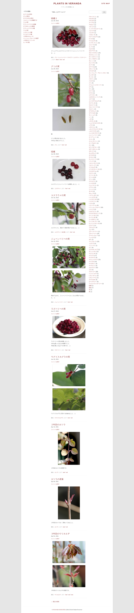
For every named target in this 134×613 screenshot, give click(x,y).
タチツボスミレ (93, 149)
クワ (90, 87)
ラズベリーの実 (58, 309)
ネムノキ (91, 193)
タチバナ (91, 151)
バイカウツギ (93, 199)
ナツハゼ (91, 177)
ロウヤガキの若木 (28, 18)
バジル (91, 203)
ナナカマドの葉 (27, 34)
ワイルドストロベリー (95, 283)
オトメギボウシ (93, 59)
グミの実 (55, 66)
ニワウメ (91, 187)
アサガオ (91, 20)
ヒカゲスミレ (93, 211)
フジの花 (25, 30)
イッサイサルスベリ (94, 28)
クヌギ (91, 81)
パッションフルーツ (94, 207)
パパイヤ (91, 209)
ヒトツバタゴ (93, 215)
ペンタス (91, 237)
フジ (90, 229)
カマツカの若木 (27, 14)
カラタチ (91, 71)
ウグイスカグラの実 (60, 357)
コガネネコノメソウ (94, 97)
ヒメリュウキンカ (94, 223)
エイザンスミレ (93, 43)
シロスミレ (92, 127)
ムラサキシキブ (93, 249)
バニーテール (93, 205)
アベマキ (91, 22)
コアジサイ (92, 95)
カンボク (91, 75)
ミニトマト (92, 245)
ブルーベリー (93, 233)
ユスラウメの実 (58, 195)
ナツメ (91, 179)
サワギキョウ (93, 111)
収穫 (53, 152)
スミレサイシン (93, 141)
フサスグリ (92, 227)
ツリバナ (91, 161)
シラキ (91, 125)
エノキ (91, 47)
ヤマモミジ (92, 265)
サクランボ (92, 103)
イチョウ (91, 26)
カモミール (92, 69)
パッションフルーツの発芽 (31, 38)
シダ (90, 119)
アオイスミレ (93, 16)
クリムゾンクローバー (95, 85)
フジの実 (25, 22)
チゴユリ (91, 157)
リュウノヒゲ (93, 273)
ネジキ (91, 191)
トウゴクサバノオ (94, 169)
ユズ (90, 269)
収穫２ (54, 18)
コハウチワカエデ (94, 101)
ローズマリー (93, 281)
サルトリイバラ (93, 107)
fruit (61, 59)
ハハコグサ (92, 197)
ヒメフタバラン (93, 221)
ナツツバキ (92, 175)
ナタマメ (91, 173)
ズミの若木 (26, 16)
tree (72, 594)
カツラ (56, 472)
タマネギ (91, 155)
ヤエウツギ (92, 253)
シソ (90, 117)
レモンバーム (93, 277)
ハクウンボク (93, 195)
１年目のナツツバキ (29, 40)
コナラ (91, 99)
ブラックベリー (93, 231)
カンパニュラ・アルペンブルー (98, 73)
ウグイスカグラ (59, 418)
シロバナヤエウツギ (94, 129)
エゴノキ (91, 45)
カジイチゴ (92, 63)
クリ (90, 83)
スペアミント (93, 137)
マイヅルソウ (93, 241)
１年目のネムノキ (28, 36)
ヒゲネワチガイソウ (94, 213)
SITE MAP (105, 3)
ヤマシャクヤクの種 (29, 28)
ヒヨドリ (91, 225)
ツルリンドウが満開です (30, 20)
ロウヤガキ (92, 279)
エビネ (91, 49)
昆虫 (90, 287)
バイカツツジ (93, 201)
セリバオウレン (93, 147)
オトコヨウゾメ (93, 57)
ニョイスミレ (93, 185)
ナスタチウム (93, 171)
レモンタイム (93, 275)
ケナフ (91, 91)
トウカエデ (92, 167)
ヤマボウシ (92, 263)
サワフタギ (92, 113)
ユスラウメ (76, 57)
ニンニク (91, 189)
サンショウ (92, 115)
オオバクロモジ (93, 53)
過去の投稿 (55, 601)
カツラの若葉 (57, 479)
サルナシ (91, 109)
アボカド (91, 24)
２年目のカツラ (58, 424)
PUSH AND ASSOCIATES (59, 609)
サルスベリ (92, 105)
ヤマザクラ (92, 257)
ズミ (90, 145)
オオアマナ (92, 51)
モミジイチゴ (93, 251)
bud (64, 527)
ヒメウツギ (92, 217)
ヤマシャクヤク (93, 259)
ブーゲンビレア (93, 235)
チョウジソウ (93, 159)
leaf (64, 472)
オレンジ (91, 61)
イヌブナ (91, 32)
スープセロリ (93, 143)
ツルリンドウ (93, 165)
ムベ (90, 247)
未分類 (63, 232)
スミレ (91, 139)
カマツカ (91, 67)
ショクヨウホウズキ (94, 123)
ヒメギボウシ (93, 219)
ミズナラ (91, 243)
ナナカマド (92, 181)
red (64, 59)
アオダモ (91, 18)
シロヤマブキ (93, 131)
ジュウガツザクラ (94, 133)
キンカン (91, 77)
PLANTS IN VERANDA (67, 3)
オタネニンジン (93, 55)
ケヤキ (91, 93)
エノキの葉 (26, 42)
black (57, 59)
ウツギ (91, 38)
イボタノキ (92, 34)
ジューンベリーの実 (60, 239)
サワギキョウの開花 (29, 26)
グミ (56, 57)
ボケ (90, 239)
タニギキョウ (93, 153)
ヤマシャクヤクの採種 (29, 24)
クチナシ (91, 79)
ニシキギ (91, 183)
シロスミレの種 (27, 32)
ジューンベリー (62, 57)
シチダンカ (92, 121)
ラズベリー (83, 57)
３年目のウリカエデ (60, 534)
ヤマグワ (70, 57)
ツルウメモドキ (93, 163)
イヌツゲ (91, 30)
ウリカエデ (58, 594)
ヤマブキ (91, 261)
